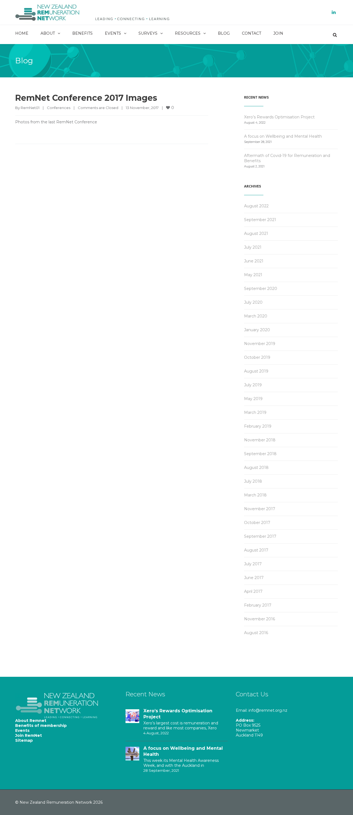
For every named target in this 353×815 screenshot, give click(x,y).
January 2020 (257, 329)
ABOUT (48, 33)
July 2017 (253, 563)
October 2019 (257, 357)
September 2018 (260, 453)
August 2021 (256, 233)
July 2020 (253, 302)
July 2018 (253, 481)
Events (22, 730)
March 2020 (255, 316)
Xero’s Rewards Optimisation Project (279, 117)
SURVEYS (147, 33)
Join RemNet (28, 735)
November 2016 (259, 618)
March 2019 (255, 412)
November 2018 (260, 440)
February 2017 (257, 605)
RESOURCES (187, 33)
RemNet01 (30, 107)
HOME (21, 33)
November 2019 (259, 343)
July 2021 (252, 247)
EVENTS (113, 33)
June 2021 (253, 261)
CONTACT (251, 33)
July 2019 (253, 384)
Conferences (58, 107)
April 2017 (253, 591)
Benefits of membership (41, 725)
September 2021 (260, 219)
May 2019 (253, 398)
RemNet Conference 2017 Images (86, 98)
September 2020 (260, 288)
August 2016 (256, 632)
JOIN (278, 33)
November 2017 (259, 508)
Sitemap (24, 740)
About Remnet (30, 720)
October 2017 (257, 522)
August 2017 (256, 550)
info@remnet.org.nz (267, 710)
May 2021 (253, 274)
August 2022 (256, 205)
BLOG (224, 33)
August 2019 (256, 371)
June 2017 (254, 577)
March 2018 (255, 495)
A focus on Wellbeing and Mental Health (283, 136)
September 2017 (260, 536)
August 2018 (256, 467)
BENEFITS (82, 33)
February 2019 (257, 426)
